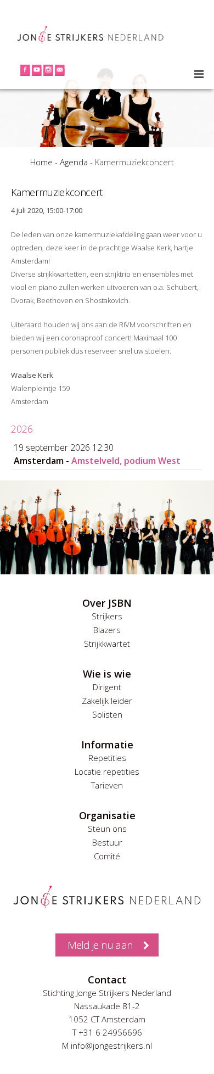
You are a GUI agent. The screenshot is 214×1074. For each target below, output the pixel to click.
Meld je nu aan (100, 945)
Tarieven (107, 785)
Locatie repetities (107, 771)
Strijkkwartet (107, 643)
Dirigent (107, 686)
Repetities (107, 757)
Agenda (74, 161)
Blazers (107, 629)
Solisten (107, 714)
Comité (107, 856)
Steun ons (107, 828)
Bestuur (107, 842)
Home (41, 161)
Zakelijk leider (107, 700)
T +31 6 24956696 (107, 1032)
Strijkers (107, 616)
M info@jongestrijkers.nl (107, 1045)
